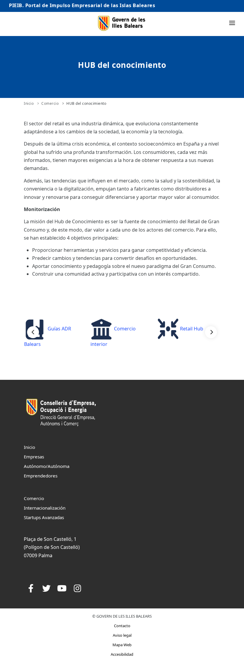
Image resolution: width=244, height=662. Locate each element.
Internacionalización (44, 508)
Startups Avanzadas (44, 517)
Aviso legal (122, 635)
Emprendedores (40, 476)
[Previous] (33, 332)
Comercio (50, 103)
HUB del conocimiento (86, 103)
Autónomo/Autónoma (46, 466)
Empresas (34, 457)
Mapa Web (122, 644)
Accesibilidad (122, 654)
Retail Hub (191, 328)
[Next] (211, 332)
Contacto (122, 625)
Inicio (29, 103)
